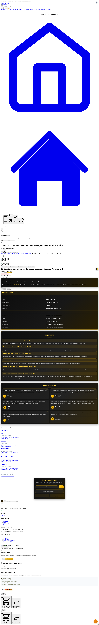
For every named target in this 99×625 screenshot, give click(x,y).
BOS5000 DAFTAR (6, 2)
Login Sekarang (9, 558)
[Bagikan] (2, 501)
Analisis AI (12, 240)
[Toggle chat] (96, 621)
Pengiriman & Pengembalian (9, 540)
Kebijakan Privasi (7, 538)
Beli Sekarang (15, 252)
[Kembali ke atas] (2, 503)
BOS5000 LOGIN (16, 2)
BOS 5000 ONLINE (26, 253)
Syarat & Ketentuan (7, 536)
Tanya (4, 252)
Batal (3, 558)
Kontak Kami (6, 522)
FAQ (4, 524)
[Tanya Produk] (10, 289)
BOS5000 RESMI (12, 9)
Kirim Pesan (4, 511)
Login (7, 589)
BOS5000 (3, 9)
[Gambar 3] (22, 267)
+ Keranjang (9, 252)
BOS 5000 (23, 9)
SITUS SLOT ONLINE (46, 9)
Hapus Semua (5, 240)
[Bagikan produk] (2, 252)
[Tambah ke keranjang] (5, 501)
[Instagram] (2, 515)
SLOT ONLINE (36, 9)
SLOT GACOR (29, 9)
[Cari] (2, 6)
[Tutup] (2, 229)
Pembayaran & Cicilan (8, 541)
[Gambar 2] (13, 267)
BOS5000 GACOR (9, 253)
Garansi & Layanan (7, 543)
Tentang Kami (6, 521)
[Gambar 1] (5, 267)
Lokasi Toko (6, 523)
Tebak (61, 486)
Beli (8, 289)
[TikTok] (4, 515)
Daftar (10, 589)
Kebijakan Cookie (7, 539)
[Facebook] (1, 515)
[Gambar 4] (31, 267)
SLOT (6, 9)
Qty (1, 287)
